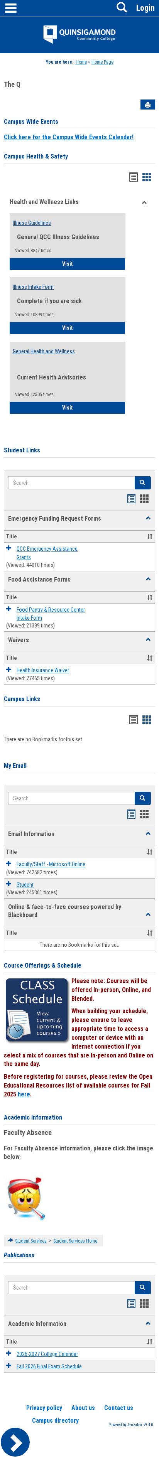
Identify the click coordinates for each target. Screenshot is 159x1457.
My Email (15, 765)
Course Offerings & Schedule (42, 965)
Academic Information (33, 1117)
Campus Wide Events (31, 121)
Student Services (31, 1241)
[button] (148, 518)
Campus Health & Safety (36, 156)
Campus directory (55, 1420)
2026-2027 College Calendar (47, 1354)
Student (25, 885)
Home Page (102, 62)
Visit (89, 263)
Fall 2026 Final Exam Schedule (49, 1366)
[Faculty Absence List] (26, 1199)
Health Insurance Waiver (43, 671)
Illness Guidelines (32, 223)
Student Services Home (75, 1241)
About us (83, 1407)
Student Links (22, 450)
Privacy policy (44, 1407)
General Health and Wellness (44, 351)
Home (81, 62)
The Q (12, 84)
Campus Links (22, 699)
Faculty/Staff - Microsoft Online (51, 865)
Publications (19, 1255)
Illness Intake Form (33, 287)
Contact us (118, 1407)
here (24, 1094)
